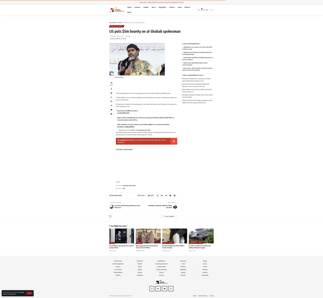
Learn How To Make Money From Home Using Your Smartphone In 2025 (161, 2)
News (164, 242)
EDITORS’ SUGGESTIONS (124, 149)
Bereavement (193, 242)
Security (113, 26)
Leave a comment (170, 216)
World (121, 26)
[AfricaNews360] (116, 9)
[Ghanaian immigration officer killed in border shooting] (174, 236)
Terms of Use (12, 294)
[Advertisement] (161, 15)
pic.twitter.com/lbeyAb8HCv (125, 127)
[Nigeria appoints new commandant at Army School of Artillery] (148, 236)
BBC (124, 188)
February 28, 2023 (144, 130)
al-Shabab (125, 185)
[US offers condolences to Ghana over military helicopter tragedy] (201, 236)
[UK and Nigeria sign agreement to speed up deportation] (121, 236)
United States (132, 185)
